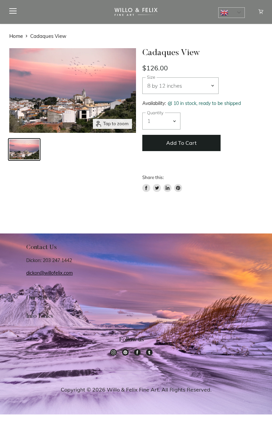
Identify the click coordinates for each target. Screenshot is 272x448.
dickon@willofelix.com (49, 273)
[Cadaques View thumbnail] (24, 149)
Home (16, 36)
